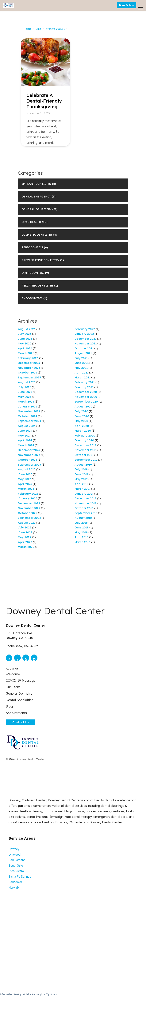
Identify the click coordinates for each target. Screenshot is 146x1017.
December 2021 (85, 338)
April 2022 (25, 542)
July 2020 (81, 411)
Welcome (13, 674)
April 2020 (82, 426)
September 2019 (86, 459)
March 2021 (82, 377)
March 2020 (83, 430)
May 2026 (24, 343)
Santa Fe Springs (20, 876)
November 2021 (86, 343)
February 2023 (28, 493)
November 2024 (29, 411)
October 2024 (27, 416)
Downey (14, 849)
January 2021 (84, 387)
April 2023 (25, 484)
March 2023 (26, 488)
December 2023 (29, 450)
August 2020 (83, 406)
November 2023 (29, 455)
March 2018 (82, 542)
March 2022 (26, 547)
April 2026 (25, 348)
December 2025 (29, 363)
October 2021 (84, 348)
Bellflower (15, 882)
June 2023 (25, 474)
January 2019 (84, 493)
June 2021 (82, 363)
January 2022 (84, 334)
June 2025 (25, 392)
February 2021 (85, 382)
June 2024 (25, 430)
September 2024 (29, 421)
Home (27, 29)
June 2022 (25, 532)
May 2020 (81, 421)
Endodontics (32, 298)
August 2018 (83, 518)
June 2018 (82, 527)
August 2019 (83, 464)
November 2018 (86, 503)
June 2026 (25, 338)
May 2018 (81, 532)
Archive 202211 (55, 29)
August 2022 (27, 522)
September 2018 (86, 513)
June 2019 (82, 474)
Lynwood (15, 854)
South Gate (16, 865)
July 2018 (81, 522)
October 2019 (84, 455)
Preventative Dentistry (40, 260)
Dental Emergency (36, 196)
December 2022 (29, 503)
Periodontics (32, 247)
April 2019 (81, 484)
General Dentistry (37, 209)
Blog (38, 29)
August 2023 (26, 469)
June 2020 (82, 416)
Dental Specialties (19, 700)
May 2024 (24, 435)
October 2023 (27, 459)
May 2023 (24, 479)
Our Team (13, 687)
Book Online (126, 5)
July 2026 (24, 334)
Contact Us (20, 722)
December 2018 (85, 498)
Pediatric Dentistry (37, 285)
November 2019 (86, 450)
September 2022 (29, 518)
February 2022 (85, 329)
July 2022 (24, 527)
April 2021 (81, 372)
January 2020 (84, 440)
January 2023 (27, 498)
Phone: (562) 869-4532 (22, 646)
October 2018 (84, 508)
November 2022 (29, 508)
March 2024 (26, 445)
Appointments (16, 713)
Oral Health (31, 222)
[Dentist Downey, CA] (8, 5)
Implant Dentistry (36, 184)
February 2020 (85, 435)
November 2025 (29, 368)
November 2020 (86, 397)
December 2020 (86, 392)
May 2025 (24, 397)
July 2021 (81, 358)
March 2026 (26, 353)
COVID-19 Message (21, 680)
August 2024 (27, 426)
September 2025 (29, 377)
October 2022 (27, 513)
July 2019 (81, 469)
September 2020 (86, 401)
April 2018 (81, 537)
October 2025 (27, 372)
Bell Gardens (17, 860)
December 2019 (85, 445)
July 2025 (24, 387)
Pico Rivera (16, 871)
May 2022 (24, 537)
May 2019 (81, 479)
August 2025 (26, 382)
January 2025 (27, 406)
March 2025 (26, 401)
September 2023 (29, 464)
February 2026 (28, 358)
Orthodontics (33, 273)
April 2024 (25, 440)
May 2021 (81, 368)
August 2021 (83, 353)
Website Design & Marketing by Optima (28, 994)
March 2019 (82, 488)
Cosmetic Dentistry (37, 234)
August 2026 (27, 329)
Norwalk (14, 887)
